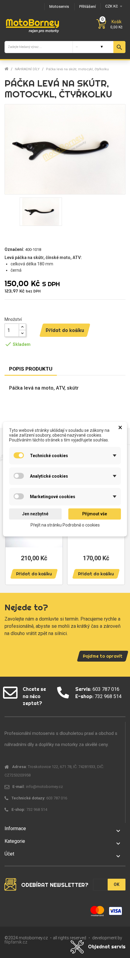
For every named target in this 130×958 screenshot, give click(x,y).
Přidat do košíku (65, 330)
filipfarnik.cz (16, 942)
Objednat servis (106, 946)
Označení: (14, 249)
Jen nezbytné (35, 513)
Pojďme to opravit (102, 656)
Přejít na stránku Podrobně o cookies (65, 524)
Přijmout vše (94, 513)
